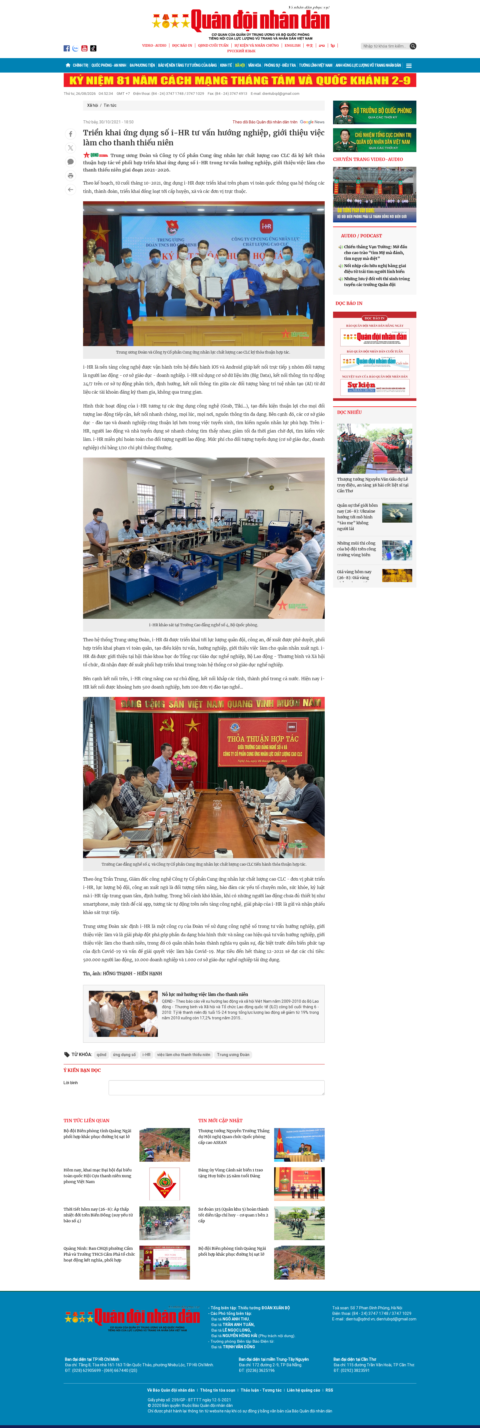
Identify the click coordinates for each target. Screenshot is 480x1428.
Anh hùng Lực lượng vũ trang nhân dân (368, 65)
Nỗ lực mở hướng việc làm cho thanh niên (205, 994)
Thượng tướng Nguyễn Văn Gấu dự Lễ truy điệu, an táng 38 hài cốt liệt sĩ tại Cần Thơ (373, 485)
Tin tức (110, 105)
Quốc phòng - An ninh (108, 65)
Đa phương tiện (142, 65)
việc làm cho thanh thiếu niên (183, 1054)
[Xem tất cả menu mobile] (409, 65)
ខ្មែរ (333, 45)
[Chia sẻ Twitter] (70, 147)
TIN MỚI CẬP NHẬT (220, 1120)
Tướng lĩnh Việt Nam (315, 65)
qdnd (101, 1054)
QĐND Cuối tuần (213, 45)
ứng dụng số (124, 1054)
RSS (329, 1390)
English (293, 45)
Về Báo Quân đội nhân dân (171, 1390)
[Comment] (70, 161)
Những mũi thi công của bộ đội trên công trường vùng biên (356, 549)
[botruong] (374, 113)
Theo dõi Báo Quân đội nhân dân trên (265, 122)
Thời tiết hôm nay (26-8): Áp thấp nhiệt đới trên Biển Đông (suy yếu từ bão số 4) (98, 1215)
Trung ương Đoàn (233, 1054)
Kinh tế (226, 65)
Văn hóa (254, 65)
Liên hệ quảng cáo (303, 1390)
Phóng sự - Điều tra (280, 65)
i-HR (146, 1054)
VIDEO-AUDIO (154, 45)
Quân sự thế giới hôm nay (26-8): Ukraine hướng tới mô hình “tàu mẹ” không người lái (357, 517)
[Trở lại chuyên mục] (70, 189)
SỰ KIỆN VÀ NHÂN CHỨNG (256, 45)
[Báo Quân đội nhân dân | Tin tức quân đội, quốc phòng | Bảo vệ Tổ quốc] (240, 23)
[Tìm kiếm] (413, 46)
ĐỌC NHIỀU (349, 412)
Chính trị (80, 65)
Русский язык (241, 51)
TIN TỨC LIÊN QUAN (86, 1120)
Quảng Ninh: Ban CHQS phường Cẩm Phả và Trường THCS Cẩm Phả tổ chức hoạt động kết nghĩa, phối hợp (99, 1254)
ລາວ (322, 45)
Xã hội (240, 65)
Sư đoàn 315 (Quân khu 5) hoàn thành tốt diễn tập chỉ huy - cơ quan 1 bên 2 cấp (233, 1215)
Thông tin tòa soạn (217, 1390)
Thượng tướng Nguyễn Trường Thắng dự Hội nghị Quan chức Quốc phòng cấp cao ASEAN (234, 1136)
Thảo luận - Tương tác (261, 1390)
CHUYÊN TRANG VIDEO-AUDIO (368, 159)
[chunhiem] (374, 140)
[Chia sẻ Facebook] (70, 134)
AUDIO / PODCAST (361, 236)
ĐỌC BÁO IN (182, 45)
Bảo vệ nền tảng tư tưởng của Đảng (187, 65)
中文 (309, 45)
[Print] (70, 175)
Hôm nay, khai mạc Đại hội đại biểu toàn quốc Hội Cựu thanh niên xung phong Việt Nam (98, 1176)
